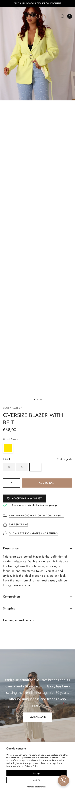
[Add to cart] (47, 483)
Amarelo (8, 448)
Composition (11, 596)
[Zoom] (37, 53)
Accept (36, 773)
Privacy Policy (32, 766)
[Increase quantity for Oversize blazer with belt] (17, 483)
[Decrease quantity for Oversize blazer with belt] (6, 483)
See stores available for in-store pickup (34, 504)
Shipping (9, 608)
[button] (37, 717)
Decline (36, 780)
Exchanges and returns (18, 620)
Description (11, 548)
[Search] (62, 16)
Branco (19, 448)
